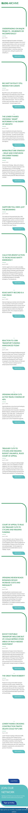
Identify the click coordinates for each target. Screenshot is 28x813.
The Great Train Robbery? (13, 676)
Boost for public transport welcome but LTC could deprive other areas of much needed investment (13, 639)
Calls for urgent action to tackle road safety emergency (13, 257)
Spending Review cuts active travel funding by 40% (13, 397)
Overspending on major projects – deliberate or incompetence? (13, 31)
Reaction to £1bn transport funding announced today (11, 343)
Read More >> (20, 56)
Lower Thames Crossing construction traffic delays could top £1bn (13, 726)
